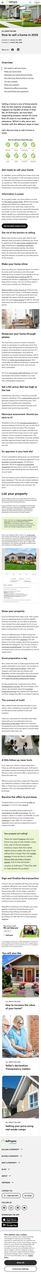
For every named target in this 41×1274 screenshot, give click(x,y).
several (25, 805)
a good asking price (29, 398)
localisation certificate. (25, 245)
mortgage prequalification (12, 647)
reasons (22, 839)
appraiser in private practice (12, 462)
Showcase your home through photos (18, 75)
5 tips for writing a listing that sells (18, 521)
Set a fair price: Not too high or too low (19, 78)
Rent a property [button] (9, 1163)
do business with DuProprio (19, 373)
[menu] (11, 2)
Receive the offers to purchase (15, 88)
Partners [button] (6, 1183)
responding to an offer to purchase (15, 813)
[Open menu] (2, 2)
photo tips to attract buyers (20, 360)
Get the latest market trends (15, 226)
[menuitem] (20, 1141)
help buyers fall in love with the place (22, 676)
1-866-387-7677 (12, 1196)
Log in (37, 2)
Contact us (7, 1191)
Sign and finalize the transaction (16, 91)
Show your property (11, 85)
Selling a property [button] (10, 1149)
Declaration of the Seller (11, 723)
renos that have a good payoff (18, 277)
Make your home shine (12, 71)
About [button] (4, 1176)
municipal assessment (28, 423)
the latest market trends (14, 202)
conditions (6, 820)
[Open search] (30, 2)
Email (29, 1196)
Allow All (20, 1262)
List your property (11, 81)
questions (24, 639)
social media (31, 535)
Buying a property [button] (10, 1156)
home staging (19, 300)
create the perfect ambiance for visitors (20, 678)
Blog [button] (4, 1169)
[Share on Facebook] (13, 50)
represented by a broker (11, 686)
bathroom (23, 279)
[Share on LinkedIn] (18, 50)
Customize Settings (20, 1269)
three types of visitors (18, 668)
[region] (20, 1252)
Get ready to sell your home (15, 68)
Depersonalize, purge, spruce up (14, 290)
